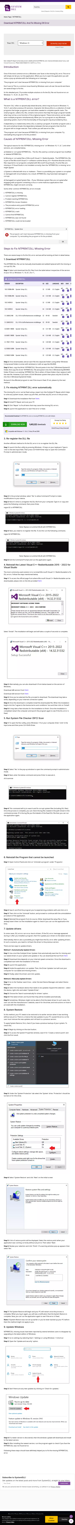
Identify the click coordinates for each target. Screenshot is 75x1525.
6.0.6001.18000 (9, 329)
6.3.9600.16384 (9, 355)
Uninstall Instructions (9, 63)
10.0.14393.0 (8, 302)
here (37, 398)
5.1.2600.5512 (9, 322)
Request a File (48, 11)
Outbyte (64, 61)
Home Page (7, 17)
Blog (62, 11)
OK (63, 242)
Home (42, 11)
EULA (29, 63)
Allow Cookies (51, 1519)
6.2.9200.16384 (9, 349)
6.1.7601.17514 (9, 342)
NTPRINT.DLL (17, 17)
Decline (64, 1519)
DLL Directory (56, 11)
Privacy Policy (37, 63)
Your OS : (11, 43)
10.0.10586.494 (9, 289)
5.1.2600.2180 (9, 316)
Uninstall (66, 428)
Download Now (58, 43)
